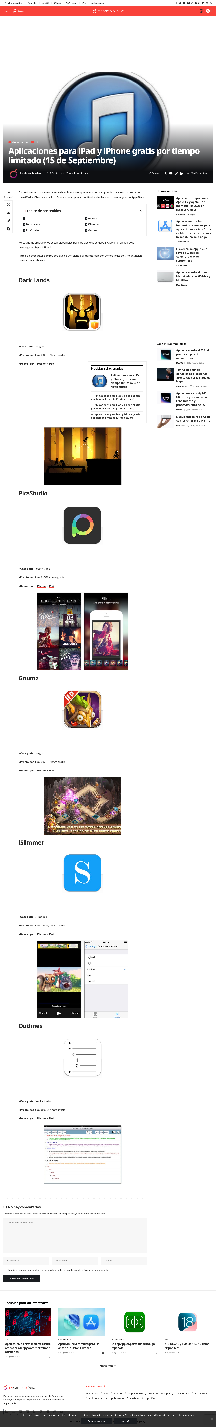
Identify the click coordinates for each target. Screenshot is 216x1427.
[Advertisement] (108, 44)
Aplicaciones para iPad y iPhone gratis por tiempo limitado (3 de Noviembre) (126, 381)
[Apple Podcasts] (207, 3)
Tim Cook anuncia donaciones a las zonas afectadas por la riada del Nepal (193, 375)
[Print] (181, 173)
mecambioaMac (33, 173)
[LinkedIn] (195, 3)
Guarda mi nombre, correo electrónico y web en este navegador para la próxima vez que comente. (58, 1270)
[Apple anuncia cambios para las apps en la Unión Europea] (81, 1322)
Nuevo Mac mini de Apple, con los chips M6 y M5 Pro (193, 419)
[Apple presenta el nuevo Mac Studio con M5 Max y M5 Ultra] (165, 276)
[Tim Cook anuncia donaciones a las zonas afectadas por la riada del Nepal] (165, 374)
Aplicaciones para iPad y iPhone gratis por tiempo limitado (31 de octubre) (115, 397)
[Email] (170, 173)
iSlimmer (93, 224)
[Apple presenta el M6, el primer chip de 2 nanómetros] (165, 354)
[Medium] (199, 3)
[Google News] (188, 3)
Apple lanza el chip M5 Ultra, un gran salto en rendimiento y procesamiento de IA (191, 399)
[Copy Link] (176, 173)
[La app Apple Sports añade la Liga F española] (134, 1322)
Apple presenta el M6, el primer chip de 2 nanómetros (192, 354)
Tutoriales (32, 3)
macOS (45, 3)
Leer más (125, 1421)
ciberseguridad (15, 3)
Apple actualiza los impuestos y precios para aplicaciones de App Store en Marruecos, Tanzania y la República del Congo (193, 229)
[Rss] (211, 3)
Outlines (93, 230)
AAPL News (71, 3)
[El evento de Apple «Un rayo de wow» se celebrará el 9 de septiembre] (165, 253)
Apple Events (183, 265)
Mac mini (180, 425)
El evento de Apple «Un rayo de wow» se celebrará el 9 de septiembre (191, 254)
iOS (37, 142)
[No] (211, 1419)
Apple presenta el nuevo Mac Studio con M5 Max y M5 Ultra (193, 276)
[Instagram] (192, 3)
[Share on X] (165, 173)
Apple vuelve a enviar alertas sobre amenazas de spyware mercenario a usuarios (28, 1348)
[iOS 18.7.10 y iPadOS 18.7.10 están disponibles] (188, 1322)
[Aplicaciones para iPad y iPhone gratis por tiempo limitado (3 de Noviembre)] (99, 381)
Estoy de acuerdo (96, 1421)
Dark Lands (33, 224)
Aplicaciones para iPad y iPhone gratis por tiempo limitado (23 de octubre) (115, 406)
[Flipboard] (203, 3)
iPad (84, 3)
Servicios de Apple (185, 214)
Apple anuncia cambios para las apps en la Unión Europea (78, 1346)
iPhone (57, 3)
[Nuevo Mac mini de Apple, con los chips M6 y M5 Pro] (165, 421)
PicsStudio (32, 230)
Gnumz (92, 218)
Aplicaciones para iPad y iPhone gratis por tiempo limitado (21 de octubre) (115, 416)
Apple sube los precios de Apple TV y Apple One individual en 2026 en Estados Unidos (193, 204)
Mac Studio (181, 285)
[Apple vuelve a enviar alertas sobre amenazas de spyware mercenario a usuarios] (28, 1322)
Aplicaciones (97, 3)
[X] (180, 3)
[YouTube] (184, 3)
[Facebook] (176, 3)
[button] (18, 10)
